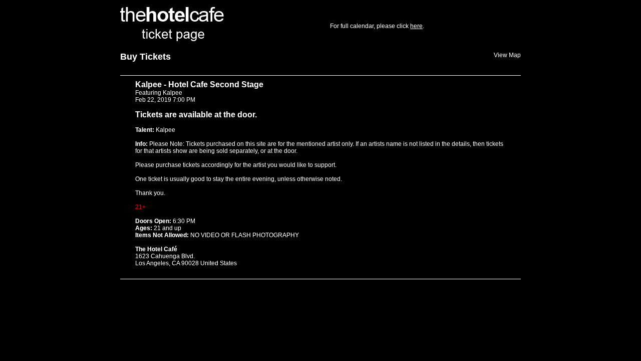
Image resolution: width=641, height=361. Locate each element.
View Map (507, 55)
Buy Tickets (145, 57)
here (416, 26)
